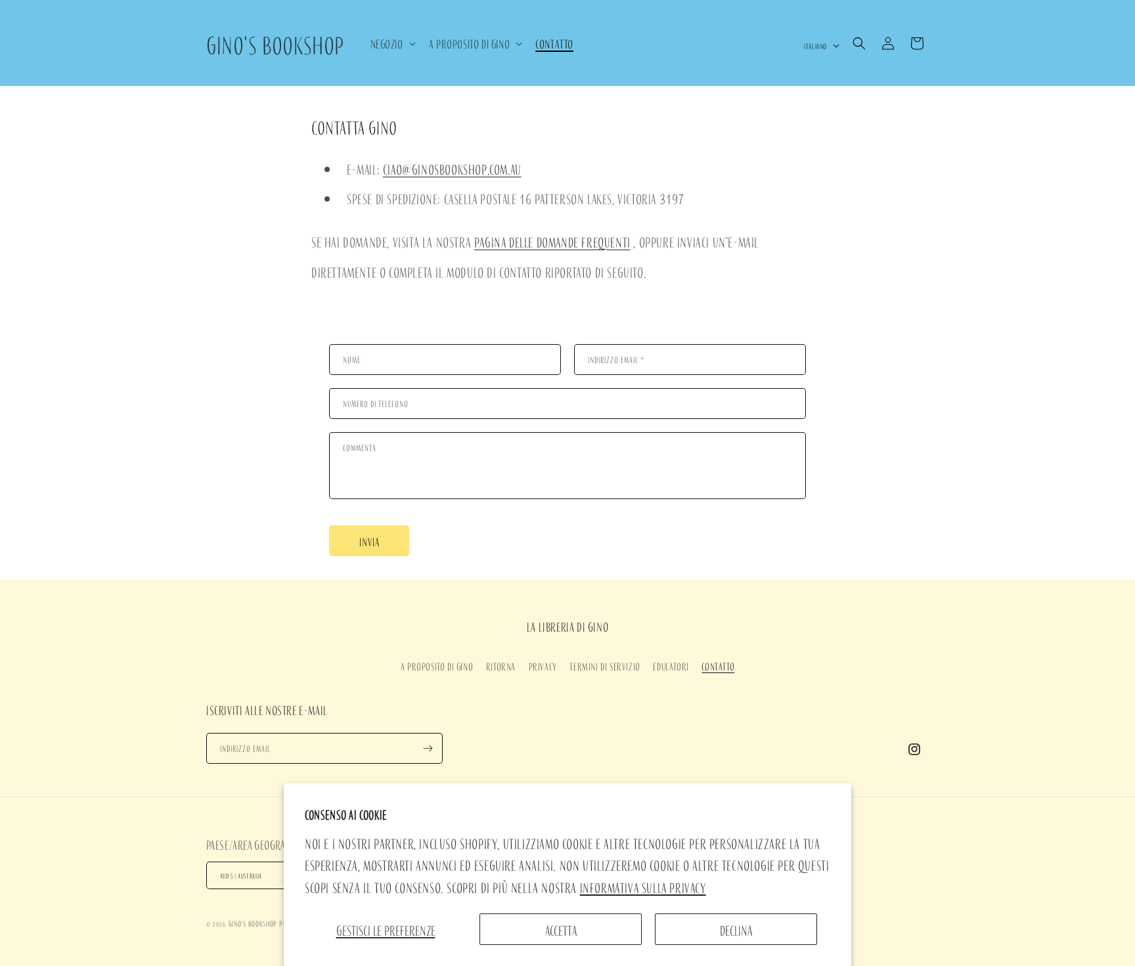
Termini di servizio (604, 665)
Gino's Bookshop (253, 923)
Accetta (561, 929)
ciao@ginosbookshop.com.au (452, 168)
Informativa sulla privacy (643, 886)
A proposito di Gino (437, 665)
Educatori (670, 665)
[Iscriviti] (427, 748)
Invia (369, 541)
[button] (392, 43)
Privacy (543, 665)
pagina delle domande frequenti (552, 241)
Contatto (717, 665)
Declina (736, 929)
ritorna (501, 665)
